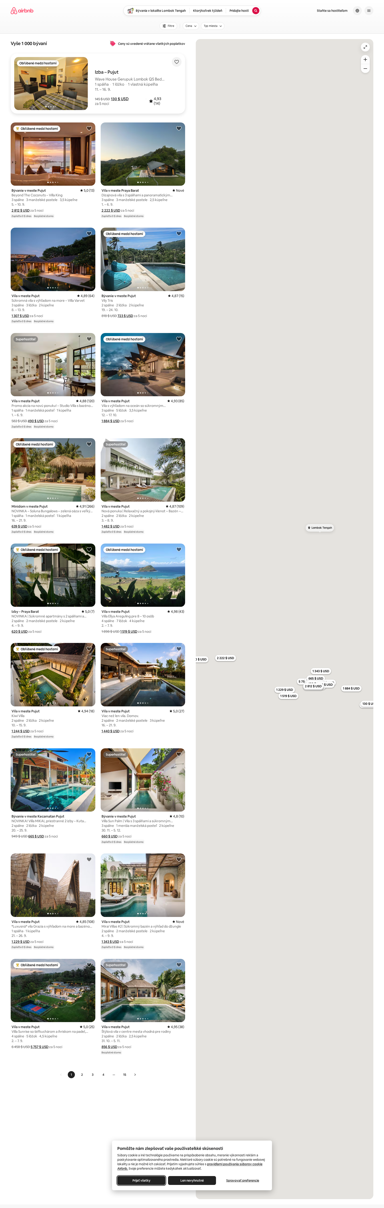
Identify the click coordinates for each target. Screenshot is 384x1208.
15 (124, 1075)
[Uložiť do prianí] (177, 62)
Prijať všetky (141, 1180)
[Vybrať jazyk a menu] (357, 10)
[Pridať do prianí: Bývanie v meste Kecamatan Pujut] (89, 754)
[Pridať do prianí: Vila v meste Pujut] (89, 233)
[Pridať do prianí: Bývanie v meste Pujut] (89, 128)
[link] (61, 1074)
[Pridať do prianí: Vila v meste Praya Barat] (178, 128)
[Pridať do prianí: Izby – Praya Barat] (89, 549)
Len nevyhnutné (192, 1180)
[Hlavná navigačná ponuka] (368, 10)
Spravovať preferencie (242, 1180)
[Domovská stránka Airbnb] (22, 11)
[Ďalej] (135, 1074)
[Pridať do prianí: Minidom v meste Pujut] (89, 443)
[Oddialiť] (365, 68)
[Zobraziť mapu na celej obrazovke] (365, 47)
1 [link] (71, 1075)
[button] (120, 99)
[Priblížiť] (365, 59)
